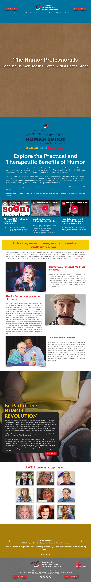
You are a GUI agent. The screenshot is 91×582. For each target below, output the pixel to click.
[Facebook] (41, 576)
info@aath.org (68, 572)
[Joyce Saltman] (44, 554)
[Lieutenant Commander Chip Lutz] (41, 554)
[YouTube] (50, 576)
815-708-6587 (56, 572)
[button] (23, 13)
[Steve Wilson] (46, 554)
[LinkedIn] (44, 576)
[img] (25, 478)
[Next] (79, 541)
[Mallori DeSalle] (49, 554)
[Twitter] (47, 576)
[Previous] (11, 541)
